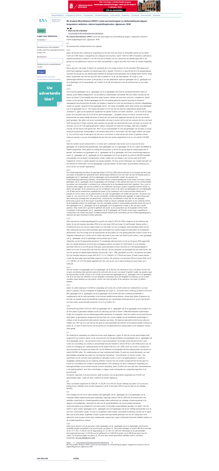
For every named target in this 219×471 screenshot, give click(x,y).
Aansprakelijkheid (57, 15)
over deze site (42, 458)
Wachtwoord (41, 57)
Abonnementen (146, 15)
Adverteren (156, 15)
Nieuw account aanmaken (46, 77)
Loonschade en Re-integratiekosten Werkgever (85, 33)
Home (69, 442)
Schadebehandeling (101, 15)
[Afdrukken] (71, 28)
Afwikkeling (125, 15)
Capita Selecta (115, 15)
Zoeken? (41, 31)
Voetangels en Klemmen (73, 15)
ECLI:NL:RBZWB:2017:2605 (85, 438)
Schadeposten (88, 15)
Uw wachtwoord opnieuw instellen (49, 79)
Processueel (135, 15)
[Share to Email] (68, 28)
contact (76, 458)
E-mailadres (41, 40)
